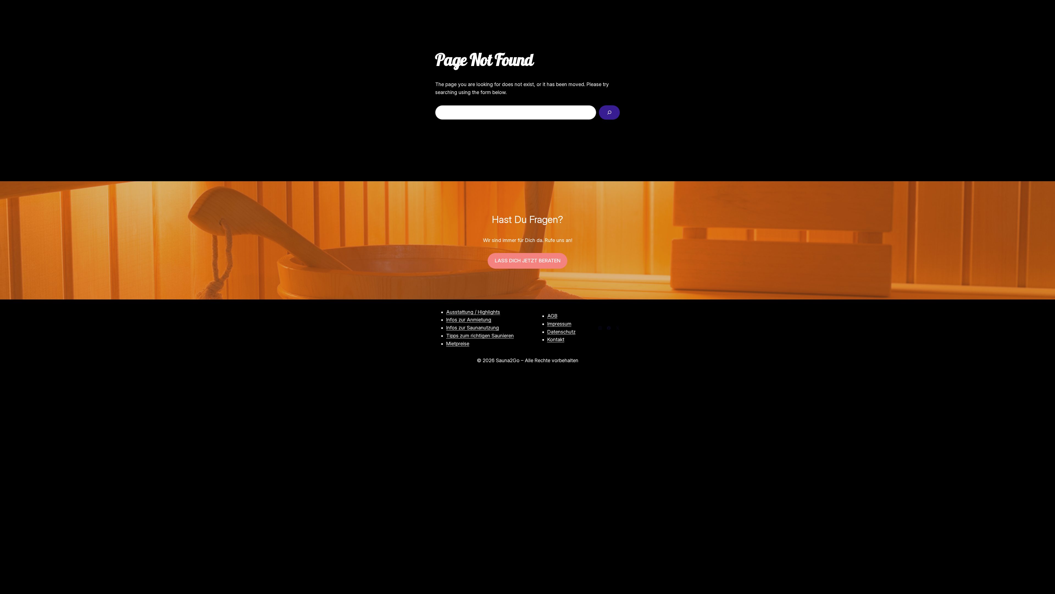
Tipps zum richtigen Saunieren (480, 336)
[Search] (609, 112)
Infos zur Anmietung (468, 320)
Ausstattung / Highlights (473, 312)
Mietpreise (457, 343)
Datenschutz (561, 332)
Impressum (559, 324)
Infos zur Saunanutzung (472, 328)
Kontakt (555, 339)
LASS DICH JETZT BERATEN (527, 260)
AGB (552, 316)
